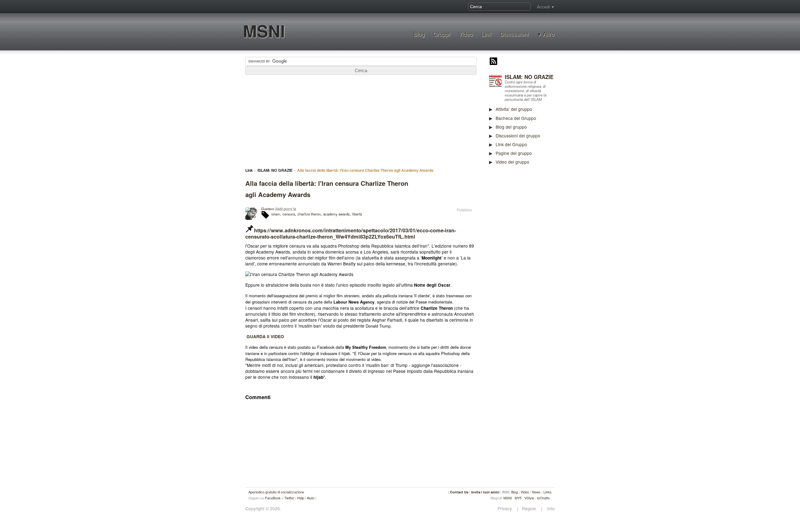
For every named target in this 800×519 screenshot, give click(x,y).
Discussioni (514, 34)
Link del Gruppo (511, 144)
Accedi (543, 6)
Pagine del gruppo (514, 153)
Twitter (289, 497)
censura (288, 213)
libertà (357, 213)
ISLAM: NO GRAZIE (529, 77)
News (536, 491)
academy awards (336, 213)
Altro (548, 34)
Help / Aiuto (305, 497)
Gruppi (441, 34)
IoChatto (543, 497)
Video (465, 34)
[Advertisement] (536, 267)
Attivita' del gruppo (514, 109)
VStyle (529, 497)
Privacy (507, 509)
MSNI (264, 31)
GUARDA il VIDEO (265, 336)
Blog (419, 34)
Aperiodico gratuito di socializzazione (276, 491)
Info (549, 509)
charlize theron (309, 213)
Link (486, 34)
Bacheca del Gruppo (516, 118)
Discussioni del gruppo (518, 135)
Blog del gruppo (511, 127)
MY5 (518, 497)
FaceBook (273, 497)
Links (547, 491)
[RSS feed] (493, 61)
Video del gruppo (512, 162)
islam (275, 213)
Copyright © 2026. (263, 509)
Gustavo (267, 208)
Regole (529, 509)
